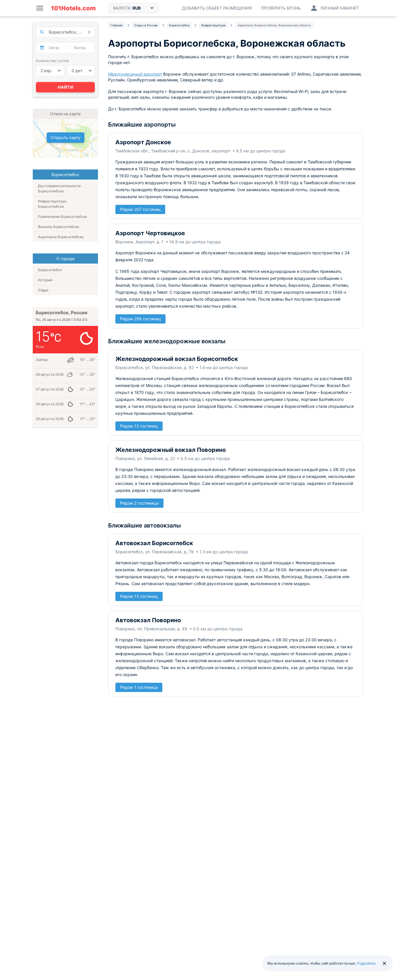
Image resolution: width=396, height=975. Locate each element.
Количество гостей (52, 61)
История (45, 280)
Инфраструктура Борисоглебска (52, 204)
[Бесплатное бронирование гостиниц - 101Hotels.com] (73, 8)
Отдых (43, 290)
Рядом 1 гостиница (139, 687)
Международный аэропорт (135, 74)
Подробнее (366, 963)
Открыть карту (65, 137)
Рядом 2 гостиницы (139, 503)
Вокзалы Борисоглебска (58, 226)
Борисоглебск (50, 270)
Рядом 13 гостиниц (139, 425)
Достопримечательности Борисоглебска (59, 188)
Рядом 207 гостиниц (140, 209)
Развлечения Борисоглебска (62, 216)
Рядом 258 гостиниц (140, 318)
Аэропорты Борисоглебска (60, 237)
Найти (65, 87)
